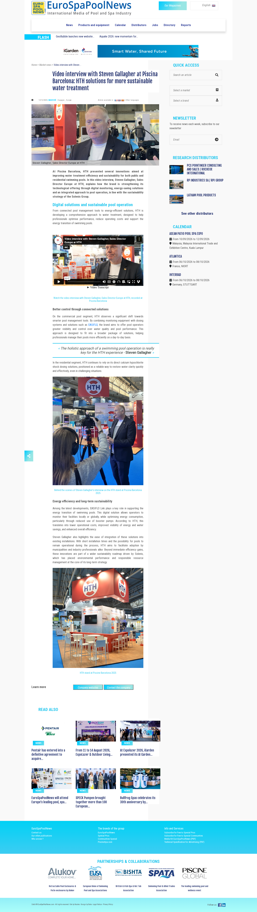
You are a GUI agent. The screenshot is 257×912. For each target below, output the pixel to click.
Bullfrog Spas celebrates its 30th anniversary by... (137, 800)
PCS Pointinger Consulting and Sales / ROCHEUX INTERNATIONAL (204, 169)
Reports (186, 25)
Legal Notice (97, 904)
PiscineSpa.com (105, 842)
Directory (169, 25)
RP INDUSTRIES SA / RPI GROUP (205, 180)
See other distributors (197, 213)
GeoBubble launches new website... (75, 36)
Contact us (36, 832)
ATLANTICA (175, 256)
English (206, 5)
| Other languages (132, 100)
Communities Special (107, 839)
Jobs (155, 25)
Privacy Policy (108, 904)
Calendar (120, 25)
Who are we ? (37, 839)
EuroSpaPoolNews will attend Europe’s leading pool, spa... (49, 800)
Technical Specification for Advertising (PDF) (184, 842)
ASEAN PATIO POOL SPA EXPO (186, 234)
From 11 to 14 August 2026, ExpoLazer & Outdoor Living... (94, 752)
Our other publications (41, 835)
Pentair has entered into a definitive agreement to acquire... (48, 754)
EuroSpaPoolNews (106, 832)
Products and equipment (93, 25)
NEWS (38, 743)
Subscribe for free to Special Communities (183, 835)
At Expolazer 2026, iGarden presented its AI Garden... (137, 752)
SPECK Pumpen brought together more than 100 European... (91, 802)
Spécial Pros (103, 835)
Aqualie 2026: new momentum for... (118, 36)
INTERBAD (175, 275)
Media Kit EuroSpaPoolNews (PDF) (180, 839)
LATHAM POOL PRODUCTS (201, 195)
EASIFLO (93, 324)
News (69, 25)
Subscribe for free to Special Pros (179, 832)
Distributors (138, 25)
